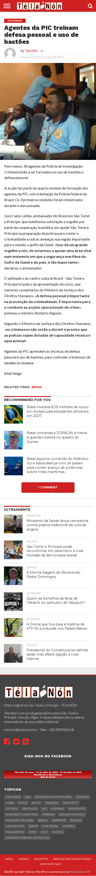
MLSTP (36, 803)
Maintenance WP (80, 871)
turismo (68, 826)
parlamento (15, 832)
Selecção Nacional (20, 820)
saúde (22, 803)
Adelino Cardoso (72, 814)
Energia (76, 820)
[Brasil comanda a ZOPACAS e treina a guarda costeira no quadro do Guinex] (13, 440)
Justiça (57, 832)
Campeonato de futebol (53, 797)
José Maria (50, 826)
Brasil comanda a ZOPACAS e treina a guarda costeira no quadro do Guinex (57, 437)
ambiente (59, 820)
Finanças (51, 803)
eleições (82, 797)
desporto (70, 803)
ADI (44, 808)
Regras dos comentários (72, 859)
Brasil (36, 387)
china (10, 803)
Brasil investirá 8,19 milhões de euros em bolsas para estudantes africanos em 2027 (58, 411)
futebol (12, 808)
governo (57, 808)
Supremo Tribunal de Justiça (27, 838)
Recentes (41, 859)
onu (28, 797)
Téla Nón (31, 51)
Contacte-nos (50, 864)
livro (32, 832)
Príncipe (48, 814)
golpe (33, 826)
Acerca (23, 859)
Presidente (77, 808)
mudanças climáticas (22, 814)
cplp (44, 832)
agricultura (15, 826)
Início (9, 859)
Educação (30, 808)
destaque (13, 797)
